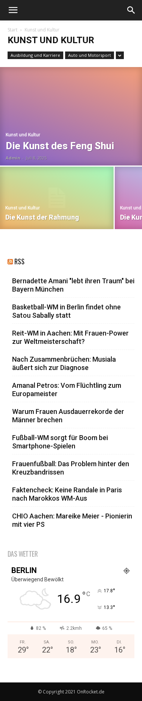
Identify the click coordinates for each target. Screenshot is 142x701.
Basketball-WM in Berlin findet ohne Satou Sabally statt (66, 311)
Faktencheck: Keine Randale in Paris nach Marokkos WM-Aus (67, 494)
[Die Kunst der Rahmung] (57, 198)
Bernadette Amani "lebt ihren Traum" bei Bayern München (73, 285)
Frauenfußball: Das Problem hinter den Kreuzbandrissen (70, 468)
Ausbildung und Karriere (35, 55)
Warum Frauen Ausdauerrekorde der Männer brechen (68, 415)
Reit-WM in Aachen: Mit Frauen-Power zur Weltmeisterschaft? (70, 337)
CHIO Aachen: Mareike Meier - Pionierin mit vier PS (72, 520)
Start (12, 30)
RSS (19, 261)
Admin (13, 158)
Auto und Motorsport (89, 55)
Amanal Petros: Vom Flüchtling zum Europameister (66, 389)
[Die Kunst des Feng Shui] (71, 116)
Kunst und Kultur (23, 134)
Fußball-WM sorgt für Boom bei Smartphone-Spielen (60, 442)
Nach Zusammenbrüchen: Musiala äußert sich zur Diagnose (64, 363)
